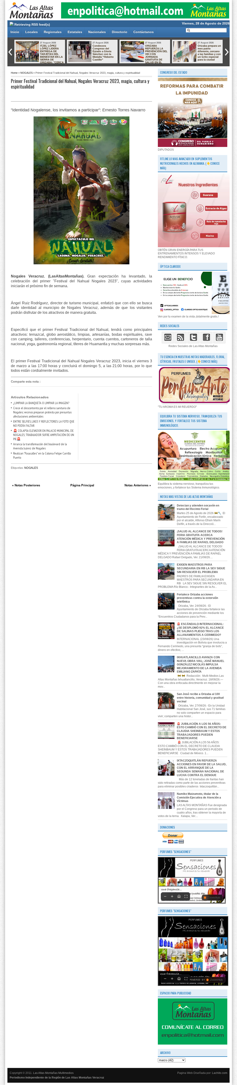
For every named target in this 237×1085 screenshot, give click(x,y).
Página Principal (82, 485)
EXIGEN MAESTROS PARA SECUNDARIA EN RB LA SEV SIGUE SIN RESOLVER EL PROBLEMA (201, 568)
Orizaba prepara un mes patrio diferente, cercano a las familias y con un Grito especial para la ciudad (104, 52)
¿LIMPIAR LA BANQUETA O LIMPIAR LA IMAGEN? (41, 403)
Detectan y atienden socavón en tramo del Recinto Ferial (208, 49)
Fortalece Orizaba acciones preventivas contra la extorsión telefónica (197, 598)
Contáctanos (143, 32)
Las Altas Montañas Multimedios (53, 1073)
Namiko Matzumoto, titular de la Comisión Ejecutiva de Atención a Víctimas (199, 797)
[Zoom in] (172, 896)
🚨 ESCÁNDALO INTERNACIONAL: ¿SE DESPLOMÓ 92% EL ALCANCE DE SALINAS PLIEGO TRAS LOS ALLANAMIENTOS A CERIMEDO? (200, 629)
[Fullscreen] (186, 896)
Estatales (75, 32)
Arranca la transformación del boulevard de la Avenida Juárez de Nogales (40, 446)
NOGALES (26, 72)
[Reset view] (179, 896)
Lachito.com (219, 1073)
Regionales (53, 32)
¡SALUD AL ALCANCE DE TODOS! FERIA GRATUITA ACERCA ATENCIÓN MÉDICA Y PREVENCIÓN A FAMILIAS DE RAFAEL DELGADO (201, 537)
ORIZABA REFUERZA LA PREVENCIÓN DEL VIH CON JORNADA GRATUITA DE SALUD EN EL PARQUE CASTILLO (39, 55)
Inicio (14, 32)
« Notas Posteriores (26, 485)
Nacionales (97, 32)
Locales (31, 32)
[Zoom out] (165, 896)
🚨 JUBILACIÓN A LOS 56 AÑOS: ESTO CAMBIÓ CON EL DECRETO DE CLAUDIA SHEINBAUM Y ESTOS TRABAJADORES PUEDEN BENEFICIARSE (201, 731)
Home (14, 72)
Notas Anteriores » (138, 485)
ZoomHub (214, 897)
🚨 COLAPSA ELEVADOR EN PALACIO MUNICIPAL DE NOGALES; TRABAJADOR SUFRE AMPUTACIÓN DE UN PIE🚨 (43, 435)
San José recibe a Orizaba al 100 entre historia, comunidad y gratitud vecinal (200, 697)
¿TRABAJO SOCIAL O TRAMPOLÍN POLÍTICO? (152, 49)
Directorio (119, 32)
